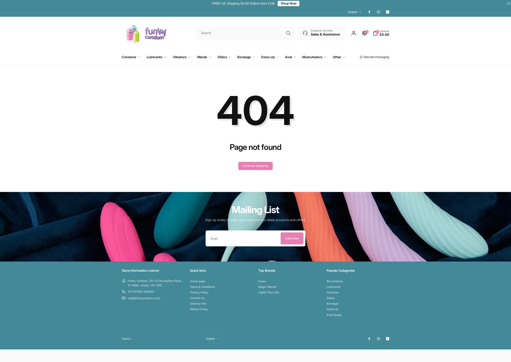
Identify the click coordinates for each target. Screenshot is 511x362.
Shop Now (288, 3)
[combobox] (245, 33)
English (352, 12)
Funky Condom (362, 356)
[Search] (288, 33)
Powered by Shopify (379, 356)
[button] (381, 33)
